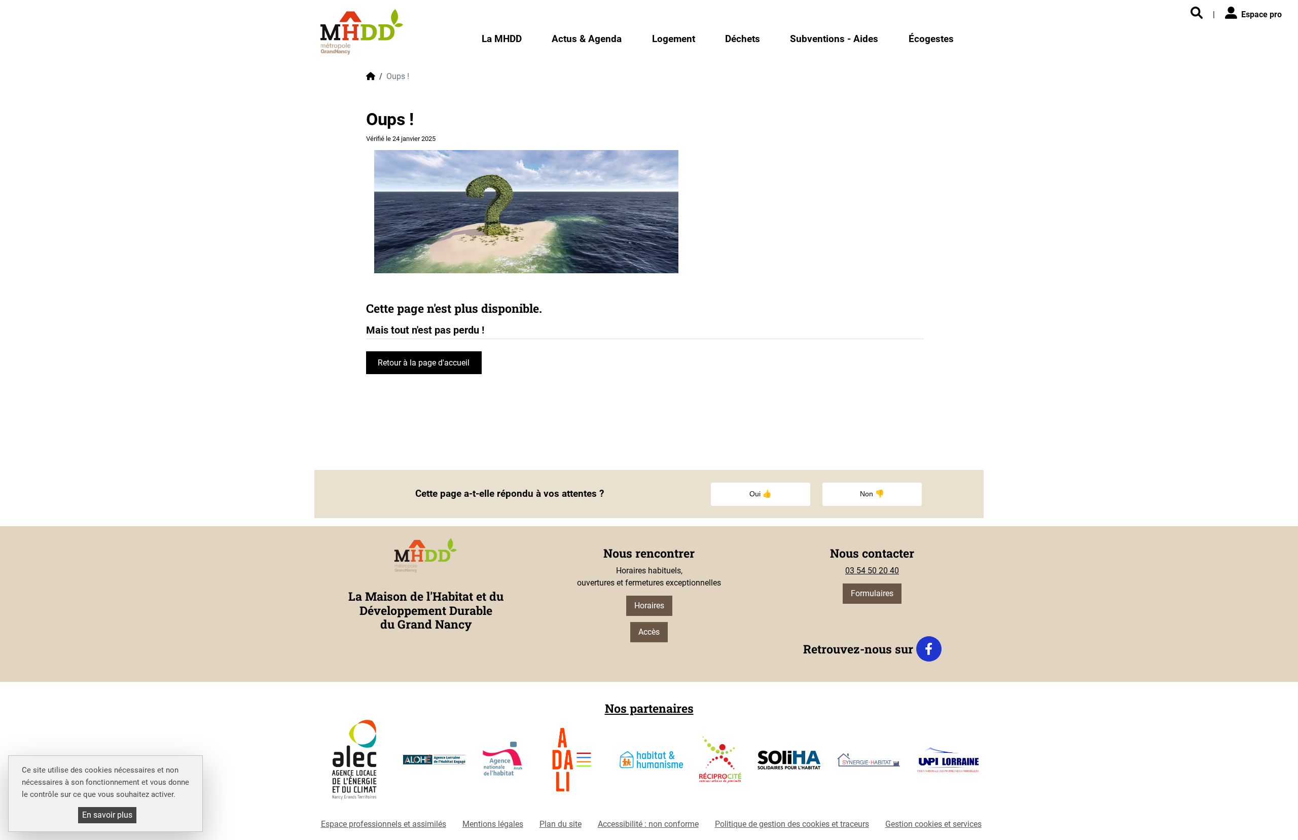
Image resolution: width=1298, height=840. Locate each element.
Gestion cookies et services (933, 824)
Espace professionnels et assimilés (383, 824)
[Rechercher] (1196, 13)
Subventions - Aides (834, 39)
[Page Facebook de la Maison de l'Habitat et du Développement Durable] (929, 648)
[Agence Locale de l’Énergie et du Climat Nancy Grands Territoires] (354, 763)
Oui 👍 (760, 494)
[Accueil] (361, 31)
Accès (649, 632)
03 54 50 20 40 (872, 570)
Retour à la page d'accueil (424, 363)
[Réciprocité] (720, 764)
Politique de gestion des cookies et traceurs (792, 824)
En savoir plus (107, 815)
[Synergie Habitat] (868, 764)
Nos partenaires (649, 708)
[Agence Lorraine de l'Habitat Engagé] (434, 763)
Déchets (742, 39)
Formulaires (872, 593)
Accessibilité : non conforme (648, 824)
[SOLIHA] (789, 764)
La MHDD (502, 39)
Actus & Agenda (587, 39)
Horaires (649, 605)
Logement (673, 39)
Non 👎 (872, 494)
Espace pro (1261, 14)
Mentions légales (492, 824)
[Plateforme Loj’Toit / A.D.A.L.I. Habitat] (571, 763)
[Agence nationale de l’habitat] (503, 764)
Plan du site (560, 824)
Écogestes (931, 39)
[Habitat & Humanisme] (651, 763)
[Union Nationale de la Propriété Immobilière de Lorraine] (948, 763)
